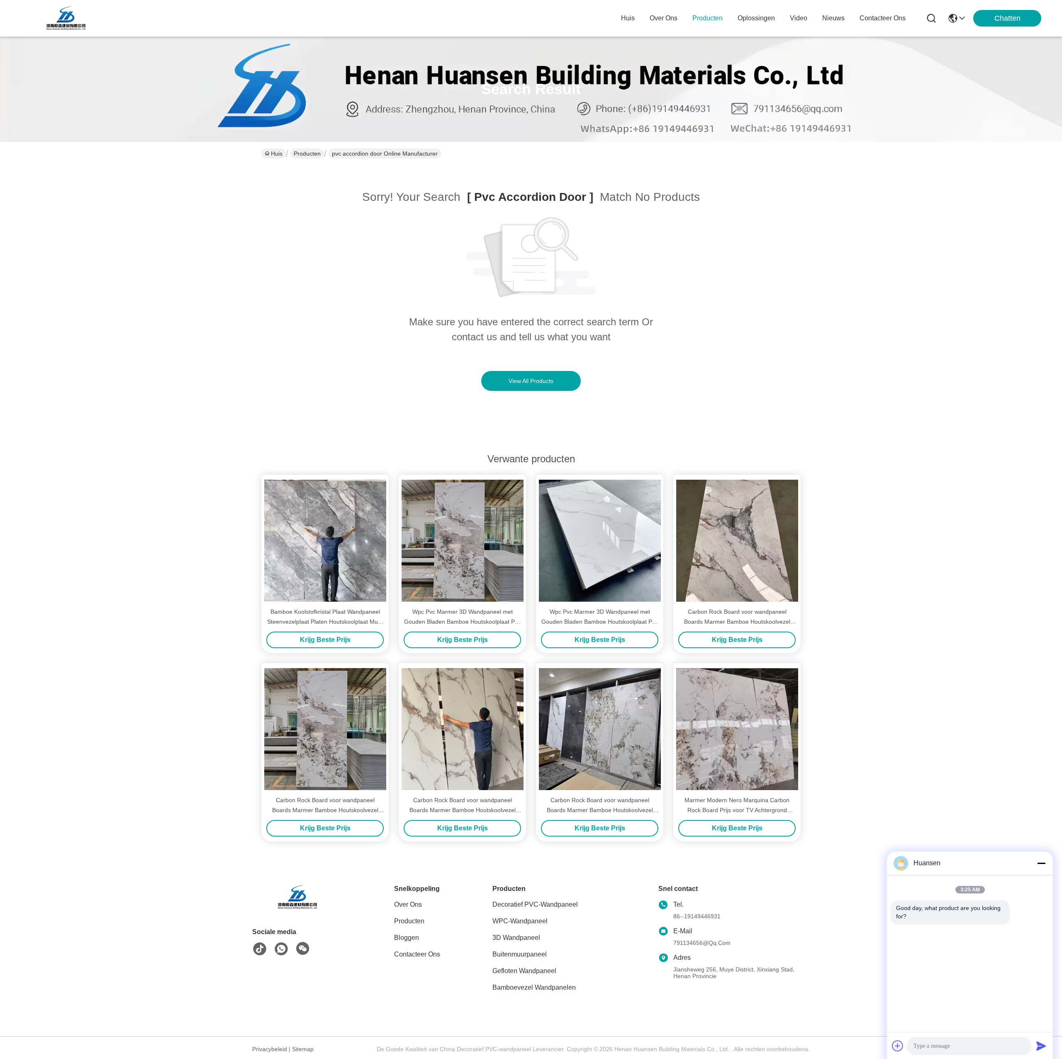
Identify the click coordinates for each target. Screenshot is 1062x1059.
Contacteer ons (417, 954)
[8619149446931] (281, 949)
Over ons (408, 904)
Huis (628, 18)
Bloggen (406, 937)
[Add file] (898, 1046)
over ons (663, 18)
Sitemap (303, 1049)
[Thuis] (297, 907)
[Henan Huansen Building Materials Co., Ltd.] (66, 18)
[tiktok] (259, 949)
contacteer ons (883, 18)
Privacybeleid (269, 1049)
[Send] (1041, 1046)
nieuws (833, 18)
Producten (307, 153)
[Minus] (1041, 863)
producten (707, 18)
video (798, 18)
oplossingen (756, 18)
